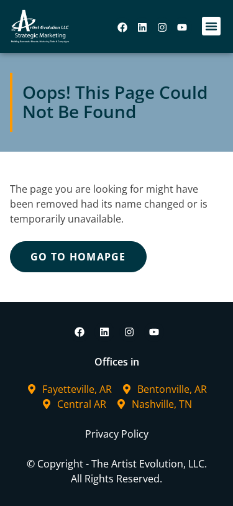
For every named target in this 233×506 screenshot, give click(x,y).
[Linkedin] (142, 27)
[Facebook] (122, 27)
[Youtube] (182, 27)
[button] (211, 26)
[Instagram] (162, 27)
